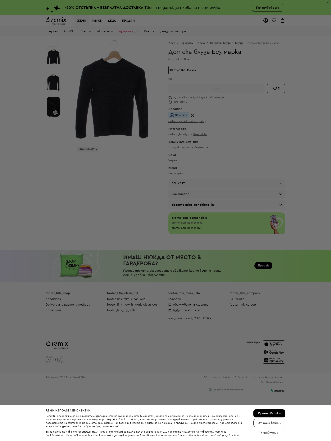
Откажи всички (269, 423)
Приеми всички (269, 413)
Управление (269, 432)
